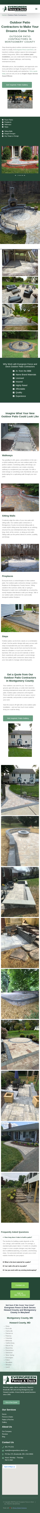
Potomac (9, 1336)
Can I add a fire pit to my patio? (16, 1266)
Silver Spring (10, 1355)
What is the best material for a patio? (18, 1262)
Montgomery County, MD (20, 1318)
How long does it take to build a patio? (18, 1237)
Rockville (9, 1328)
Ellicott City (9, 1345)
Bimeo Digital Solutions (20, 1508)
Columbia (9, 1338)
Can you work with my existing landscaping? (21, 1270)
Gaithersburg (10, 1343)
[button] (36, 8)
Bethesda (9, 1340)
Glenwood (9, 1352)
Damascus (9, 1333)
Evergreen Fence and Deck (24, 50)
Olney (8, 1326)
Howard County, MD (20, 1322)
